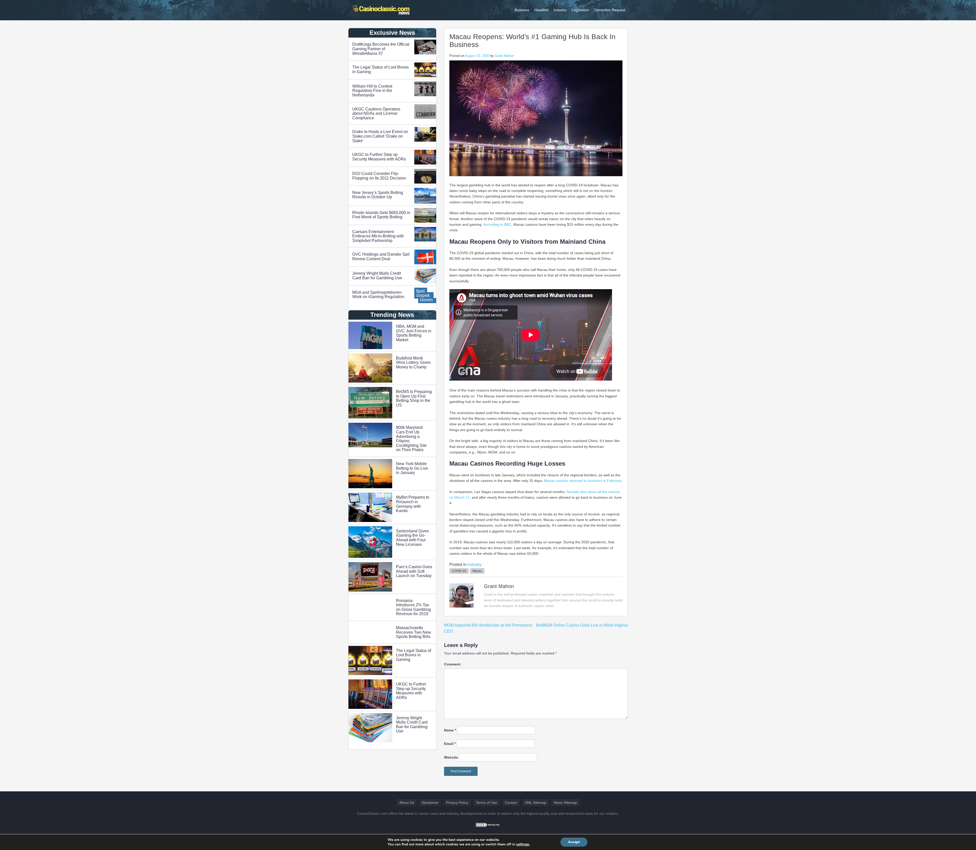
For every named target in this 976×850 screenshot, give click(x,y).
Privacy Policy (457, 802)
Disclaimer (430, 802)
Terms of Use (486, 802)
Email (450, 744)
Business (522, 10)
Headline (541, 10)
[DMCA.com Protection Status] (488, 824)
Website (451, 757)
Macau (477, 571)
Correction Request (609, 10)
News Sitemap (565, 802)
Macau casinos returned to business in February (582, 481)
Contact (511, 802)
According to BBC (497, 224)
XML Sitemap (535, 802)
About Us (406, 802)
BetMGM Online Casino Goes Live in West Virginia (582, 625)
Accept (574, 842)
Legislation (580, 10)
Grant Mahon (504, 56)
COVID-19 (459, 571)
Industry (560, 10)
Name (450, 730)
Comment (452, 664)
